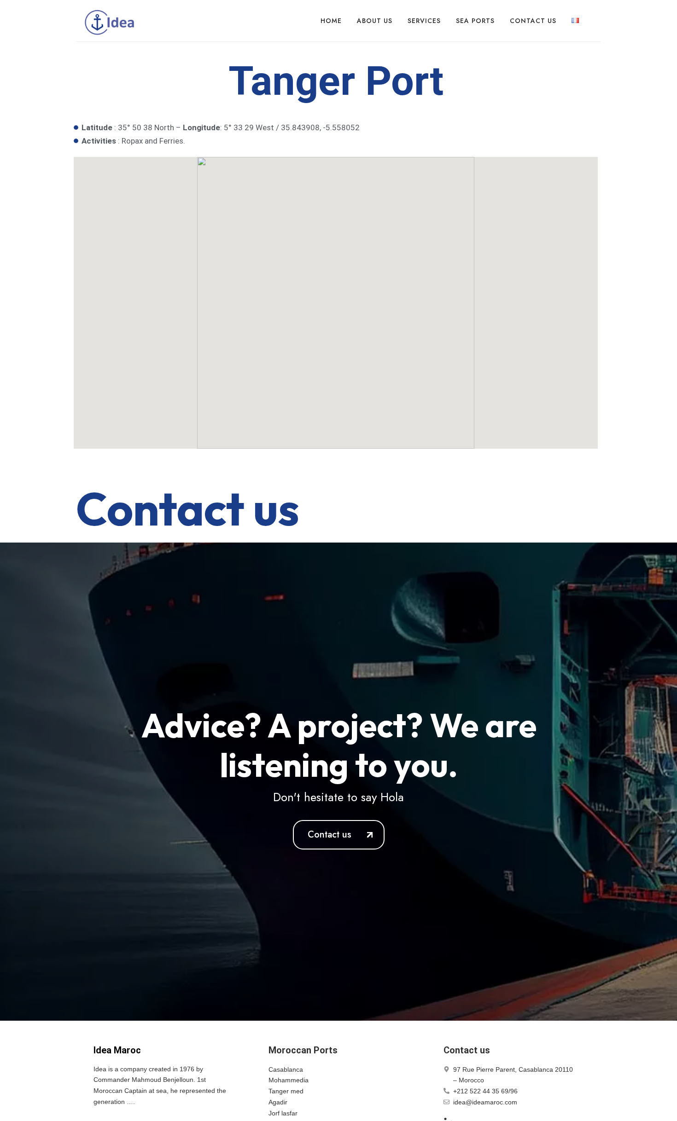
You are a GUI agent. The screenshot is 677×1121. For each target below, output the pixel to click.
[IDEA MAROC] (110, 20)
